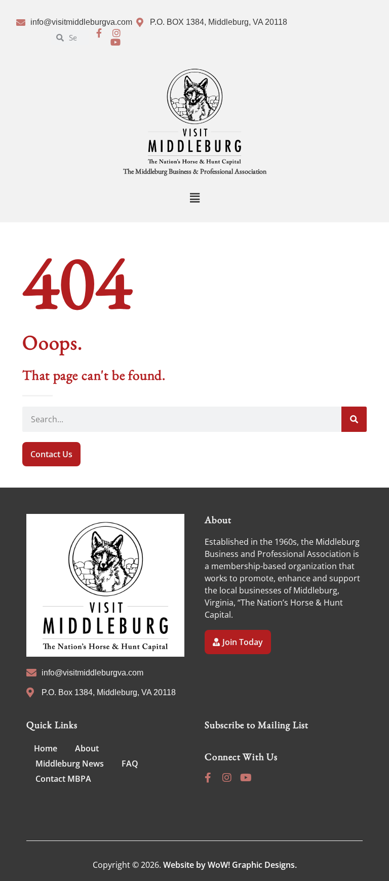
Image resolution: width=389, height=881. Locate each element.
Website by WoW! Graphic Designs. (230, 864)
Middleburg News (69, 763)
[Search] (354, 419)
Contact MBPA (63, 778)
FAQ (130, 763)
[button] (194, 197)
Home (45, 748)
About (87, 748)
